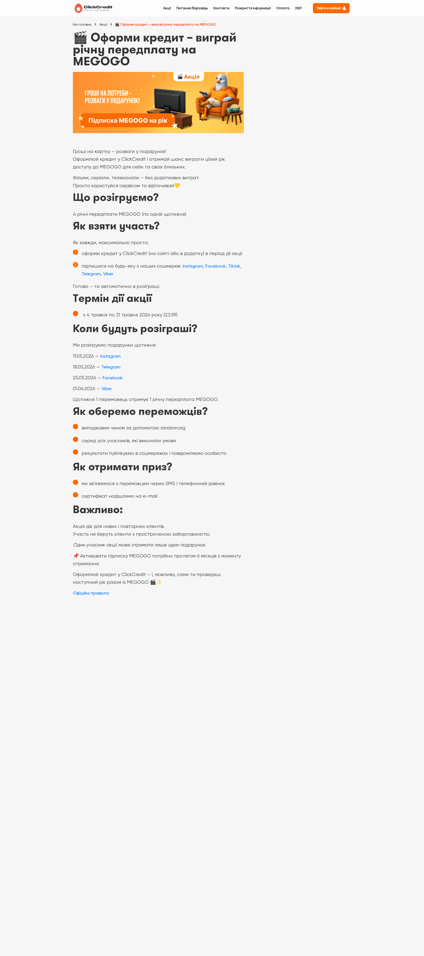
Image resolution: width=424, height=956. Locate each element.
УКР (298, 8)
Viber (108, 273)
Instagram (193, 266)
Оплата (283, 8)
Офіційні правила (91, 593)
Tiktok (234, 266)
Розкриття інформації (253, 8)
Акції (167, 8)
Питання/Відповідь (192, 8)
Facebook (215, 266)
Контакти (221, 8)
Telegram (91, 273)
